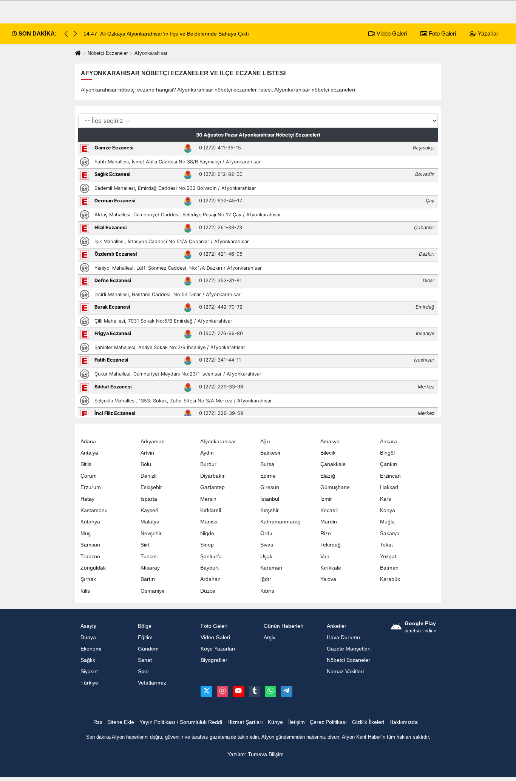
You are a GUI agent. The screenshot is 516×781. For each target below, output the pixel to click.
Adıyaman (153, 441)
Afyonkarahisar (218, 441)
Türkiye (89, 683)
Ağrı (265, 441)
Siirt (145, 545)
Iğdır (265, 579)
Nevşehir (151, 533)
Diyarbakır (212, 476)
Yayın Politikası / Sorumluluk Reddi (180, 722)
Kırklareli (210, 510)
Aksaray (150, 568)
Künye (275, 722)
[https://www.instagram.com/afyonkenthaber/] (222, 691)
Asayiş (88, 626)
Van (324, 556)
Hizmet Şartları (245, 722)
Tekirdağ (330, 545)
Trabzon (90, 556)
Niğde (207, 533)
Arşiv (269, 637)
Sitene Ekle (120, 722)
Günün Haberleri (283, 626)
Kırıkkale (330, 568)
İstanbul (269, 499)
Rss (97, 722)
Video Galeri (391, 33)
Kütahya (90, 522)
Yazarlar (487, 33)
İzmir (326, 499)
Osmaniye (153, 591)
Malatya (150, 522)
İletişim (296, 722)
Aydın (207, 453)
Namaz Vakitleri (345, 671)
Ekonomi (90, 649)
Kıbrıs (267, 591)
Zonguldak (93, 568)
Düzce (207, 591)
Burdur (208, 464)
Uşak (266, 556)
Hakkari (389, 487)
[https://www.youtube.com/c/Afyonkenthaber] (238, 691)
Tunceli (149, 556)
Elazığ (327, 476)
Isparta (149, 499)
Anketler (336, 626)
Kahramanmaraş (280, 522)
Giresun (269, 487)
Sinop (207, 545)
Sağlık (87, 660)
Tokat (386, 545)
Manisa (209, 522)
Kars (385, 499)
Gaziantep (212, 487)
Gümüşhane (335, 487)
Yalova (328, 579)
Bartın (148, 579)
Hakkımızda (403, 722)
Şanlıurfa (211, 556)
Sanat (145, 660)
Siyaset (89, 671)
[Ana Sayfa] (78, 53)
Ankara (388, 441)
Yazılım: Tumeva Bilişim (255, 754)
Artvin (147, 453)
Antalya (89, 453)
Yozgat (388, 556)
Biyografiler (214, 660)
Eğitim (145, 637)
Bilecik (327, 453)
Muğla (387, 522)
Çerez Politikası (328, 722)
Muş (85, 533)
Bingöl (387, 453)
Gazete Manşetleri (349, 649)
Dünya (88, 637)
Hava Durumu (343, 637)
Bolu (146, 464)
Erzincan (390, 476)
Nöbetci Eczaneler (348, 660)
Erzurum (90, 487)
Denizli (148, 476)
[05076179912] (270, 691)
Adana (88, 441)
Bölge (144, 626)
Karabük (390, 579)
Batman (389, 568)
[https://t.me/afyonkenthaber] (286, 691)
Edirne (268, 476)
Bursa (267, 464)
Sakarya (390, 533)
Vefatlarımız (152, 683)
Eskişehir (151, 487)
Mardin (328, 522)
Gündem (148, 649)
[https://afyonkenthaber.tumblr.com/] (254, 691)
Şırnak (88, 579)
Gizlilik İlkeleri (368, 722)
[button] (75, 34)
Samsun (90, 545)
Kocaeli (329, 510)
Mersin (208, 499)
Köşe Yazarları (218, 649)
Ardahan (210, 579)
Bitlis (85, 464)
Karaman (271, 568)
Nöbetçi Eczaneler (108, 53)
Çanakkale (333, 464)
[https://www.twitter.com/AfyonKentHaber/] (206, 691)
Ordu (266, 533)
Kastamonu (94, 510)
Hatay (87, 499)
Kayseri (149, 510)
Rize (325, 533)
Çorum (88, 476)
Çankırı (388, 464)
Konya (387, 510)
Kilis (85, 591)
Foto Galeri (441, 33)
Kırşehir (269, 510)
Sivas (266, 545)
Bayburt (209, 568)
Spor (143, 671)
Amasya (330, 441)
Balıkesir (270, 453)
